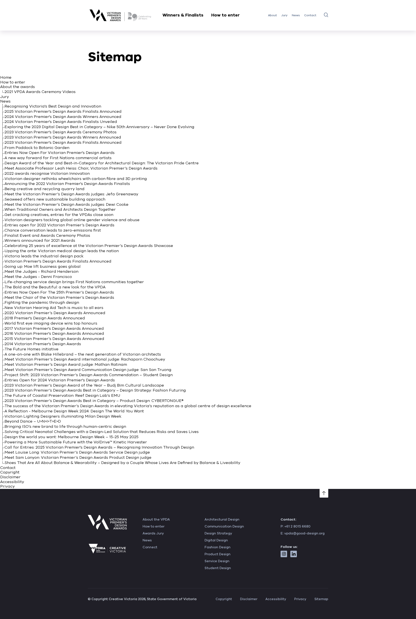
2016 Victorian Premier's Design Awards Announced (54, 333)
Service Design (217, 561)
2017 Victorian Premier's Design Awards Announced (54, 328)
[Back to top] (324, 493)
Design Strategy (218, 533)
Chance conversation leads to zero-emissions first (53, 230)
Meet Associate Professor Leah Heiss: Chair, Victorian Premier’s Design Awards (81, 168)
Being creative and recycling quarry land (44, 188)
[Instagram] (284, 554)
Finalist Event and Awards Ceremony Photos (47, 235)
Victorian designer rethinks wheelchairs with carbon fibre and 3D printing (76, 178)
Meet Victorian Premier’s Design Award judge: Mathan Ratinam (66, 364)
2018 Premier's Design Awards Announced (45, 318)
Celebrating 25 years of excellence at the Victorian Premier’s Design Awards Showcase (89, 245)
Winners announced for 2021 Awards (40, 240)
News (296, 15)
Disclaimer (10, 477)
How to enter (225, 15)
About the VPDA (156, 519)
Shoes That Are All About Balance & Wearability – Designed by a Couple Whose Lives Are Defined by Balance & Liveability (122, 462)
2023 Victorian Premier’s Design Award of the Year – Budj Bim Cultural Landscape (84, 385)
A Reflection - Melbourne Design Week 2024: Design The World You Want (74, 411)
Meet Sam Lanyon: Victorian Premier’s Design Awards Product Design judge (78, 457)
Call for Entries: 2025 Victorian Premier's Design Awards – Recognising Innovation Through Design (99, 447)
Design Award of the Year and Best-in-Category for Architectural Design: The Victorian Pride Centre (102, 163)
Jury (284, 15)
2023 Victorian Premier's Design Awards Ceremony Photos (61, 132)
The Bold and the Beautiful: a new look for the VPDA (55, 287)
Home (5, 77)
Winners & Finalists (182, 15)
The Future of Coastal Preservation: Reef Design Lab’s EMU (62, 395)
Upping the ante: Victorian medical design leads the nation (62, 250)
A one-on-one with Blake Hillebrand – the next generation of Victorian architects (83, 354)
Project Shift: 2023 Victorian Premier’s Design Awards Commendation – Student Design (89, 374)
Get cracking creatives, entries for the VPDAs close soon (59, 214)
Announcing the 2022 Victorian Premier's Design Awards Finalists (67, 183)
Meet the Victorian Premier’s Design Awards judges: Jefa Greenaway (71, 194)
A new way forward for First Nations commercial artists (58, 157)
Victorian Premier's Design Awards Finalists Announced (58, 261)
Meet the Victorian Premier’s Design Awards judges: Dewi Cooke (66, 204)
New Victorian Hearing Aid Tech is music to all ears (54, 307)
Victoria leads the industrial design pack (44, 256)
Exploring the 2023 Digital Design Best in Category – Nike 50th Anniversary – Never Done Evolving (99, 126)
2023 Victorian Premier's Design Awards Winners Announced (63, 137)
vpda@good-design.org (304, 533)
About (272, 15)
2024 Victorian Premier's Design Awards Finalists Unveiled (61, 121)
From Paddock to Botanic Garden (37, 147)
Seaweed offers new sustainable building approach (55, 199)
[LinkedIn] (293, 554)
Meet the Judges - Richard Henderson (41, 271)
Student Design (218, 568)
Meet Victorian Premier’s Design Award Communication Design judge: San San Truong (88, 369)
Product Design (218, 554)
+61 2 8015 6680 (297, 526)
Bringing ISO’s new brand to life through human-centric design (65, 426)
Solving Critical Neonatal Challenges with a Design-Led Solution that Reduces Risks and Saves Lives (102, 431)
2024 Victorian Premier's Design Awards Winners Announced (63, 116)
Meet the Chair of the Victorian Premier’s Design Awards (59, 297)
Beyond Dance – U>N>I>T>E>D (33, 421)
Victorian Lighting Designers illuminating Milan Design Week (63, 416)
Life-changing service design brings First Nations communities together (74, 281)
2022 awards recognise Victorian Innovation (47, 173)
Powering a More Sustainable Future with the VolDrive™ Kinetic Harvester (76, 442)
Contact (310, 15)
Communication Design (224, 526)
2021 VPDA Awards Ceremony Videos (40, 91)
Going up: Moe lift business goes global (43, 266)
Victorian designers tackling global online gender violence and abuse (72, 219)
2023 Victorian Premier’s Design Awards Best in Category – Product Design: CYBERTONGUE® (94, 400)
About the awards (17, 86)
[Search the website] (326, 15)
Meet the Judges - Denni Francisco (38, 276)
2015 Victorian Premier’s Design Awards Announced (54, 338)
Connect (150, 547)
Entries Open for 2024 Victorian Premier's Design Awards (60, 380)
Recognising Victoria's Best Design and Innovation (53, 106)
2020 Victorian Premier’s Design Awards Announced (55, 312)
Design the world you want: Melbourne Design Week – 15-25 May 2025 (71, 436)
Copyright (10, 472)
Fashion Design (218, 547)
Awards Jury (153, 533)
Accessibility (12, 481)
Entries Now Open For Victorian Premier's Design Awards (60, 152)
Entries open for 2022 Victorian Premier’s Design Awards (59, 225)
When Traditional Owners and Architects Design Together (60, 209)
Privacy (7, 486)
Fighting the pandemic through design (42, 302)
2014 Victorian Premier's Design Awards (43, 343)
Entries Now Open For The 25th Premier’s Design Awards (59, 292)
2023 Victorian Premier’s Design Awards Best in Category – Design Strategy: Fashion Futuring (95, 390)
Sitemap (321, 599)
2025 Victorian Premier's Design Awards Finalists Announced (63, 111)
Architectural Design (222, 519)
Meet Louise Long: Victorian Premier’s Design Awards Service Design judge (77, 452)
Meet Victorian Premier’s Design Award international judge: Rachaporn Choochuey (85, 359)
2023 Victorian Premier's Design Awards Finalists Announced (63, 142)
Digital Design (216, 540)
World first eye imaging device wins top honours (51, 323)
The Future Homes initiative (31, 349)
